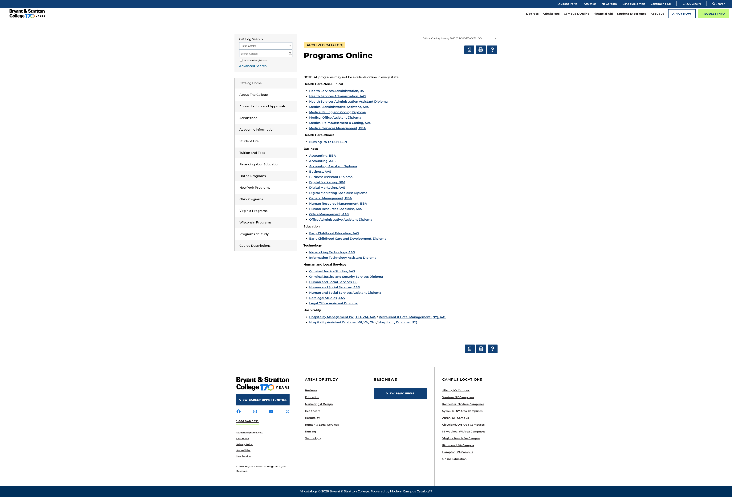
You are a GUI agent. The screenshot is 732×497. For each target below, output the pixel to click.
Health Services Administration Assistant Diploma (348, 101)
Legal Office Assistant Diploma (333, 303)
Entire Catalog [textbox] (248, 46)
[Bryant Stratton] (96, 13)
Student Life (249, 141)
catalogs (310, 491)
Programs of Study (254, 234)
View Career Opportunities (263, 400)
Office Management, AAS (329, 214)
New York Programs (254, 187)
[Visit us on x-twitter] (287, 411)
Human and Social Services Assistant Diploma (345, 292)
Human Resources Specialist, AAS (335, 209)
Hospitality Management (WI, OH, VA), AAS (342, 317)
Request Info (713, 13)
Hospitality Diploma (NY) (397, 322)
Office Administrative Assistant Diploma (340, 219)
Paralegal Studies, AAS (327, 298)
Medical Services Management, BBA (337, 128)
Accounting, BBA (322, 155)
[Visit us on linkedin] (271, 411)
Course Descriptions (254, 245)
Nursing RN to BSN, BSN (328, 142)
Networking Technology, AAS (332, 252)
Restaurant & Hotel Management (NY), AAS (412, 317)
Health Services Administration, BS (336, 91)
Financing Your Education (259, 164)
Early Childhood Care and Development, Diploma (347, 238)
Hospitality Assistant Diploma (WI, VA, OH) (342, 322)
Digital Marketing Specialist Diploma (338, 193)
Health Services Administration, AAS (337, 96)
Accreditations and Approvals (262, 106)
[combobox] (459, 38)
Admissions (248, 118)
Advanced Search (253, 66)
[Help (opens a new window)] (492, 50)
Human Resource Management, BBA (338, 203)
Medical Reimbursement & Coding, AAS (340, 123)
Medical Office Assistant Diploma (335, 117)
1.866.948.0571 (691, 4)
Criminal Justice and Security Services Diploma (346, 276)
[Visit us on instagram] (255, 411)
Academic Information (256, 129)
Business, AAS (320, 171)
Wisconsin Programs (255, 222)
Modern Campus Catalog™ (411, 491)
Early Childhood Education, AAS (334, 233)
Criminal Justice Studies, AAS (332, 271)
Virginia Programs (253, 211)
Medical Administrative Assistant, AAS (339, 107)
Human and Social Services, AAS (334, 287)
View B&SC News (400, 393)
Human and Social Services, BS (333, 282)
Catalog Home (250, 83)
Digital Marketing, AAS (327, 187)
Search (720, 4)
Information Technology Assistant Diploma (342, 257)
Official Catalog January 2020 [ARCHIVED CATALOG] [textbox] (452, 38)
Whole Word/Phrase (255, 60)
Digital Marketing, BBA (327, 182)
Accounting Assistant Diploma (333, 166)
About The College (253, 95)
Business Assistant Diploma (331, 177)
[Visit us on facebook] (238, 411)
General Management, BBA (330, 198)
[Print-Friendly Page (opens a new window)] (480, 50)
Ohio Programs (251, 199)
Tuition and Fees (252, 153)
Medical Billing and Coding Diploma (337, 112)
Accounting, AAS (322, 161)
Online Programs (252, 176)
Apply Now (681, 13)
